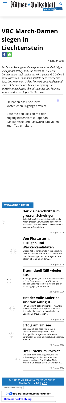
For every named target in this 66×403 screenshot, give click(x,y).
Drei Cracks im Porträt (41, 351)
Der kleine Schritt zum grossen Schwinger (41, 213)
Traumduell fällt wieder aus (42, 272)
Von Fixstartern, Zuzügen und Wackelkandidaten (38, 242)
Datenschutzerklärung (12, 387)
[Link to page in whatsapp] (9, 54)
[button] (61, 3)
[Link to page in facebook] (4, 54)
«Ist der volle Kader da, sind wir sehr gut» (42, 300)
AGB (44, 383)
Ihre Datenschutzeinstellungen (31, 393)
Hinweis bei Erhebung (18, 399)
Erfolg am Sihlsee (37, 325)
